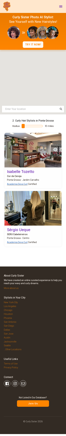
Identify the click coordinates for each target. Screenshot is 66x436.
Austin (7, 337)
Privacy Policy (11, 367)
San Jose (8, 333)
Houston (8, 314)
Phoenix (8, 318)
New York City (11, 302)
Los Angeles (10, 306)
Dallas (7, 330)
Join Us (33, 403)
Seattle (7, 345)
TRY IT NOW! (33, 44)
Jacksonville (10, 341)
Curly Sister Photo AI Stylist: (33, 17)
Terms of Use (10, 363)
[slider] (23, 126)
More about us (11, 288)
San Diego (9, 325)
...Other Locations (12, 349)
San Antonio (10, 322)
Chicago (8, 310)
